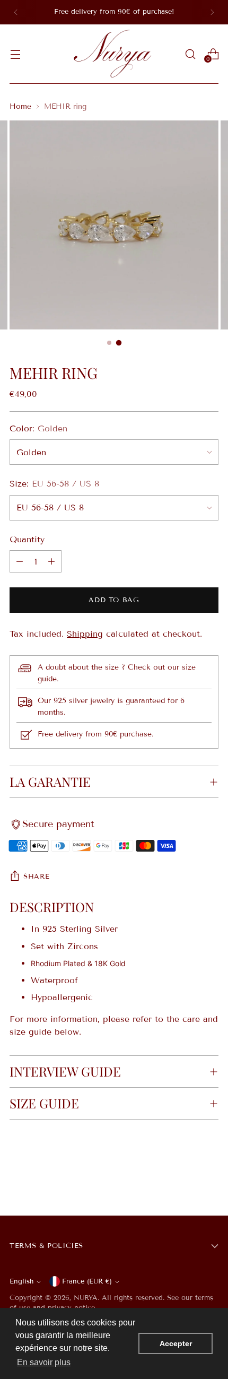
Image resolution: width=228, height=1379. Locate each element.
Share (36, 876)
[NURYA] (114, 54)
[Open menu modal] (15, 54)
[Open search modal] (190, 54)
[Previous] (16, 12)
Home (20, 106)
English (21, 1281)
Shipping (85, 634)
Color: (38, 428)
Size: (54, 484)
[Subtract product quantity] (51, 561)
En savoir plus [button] (44, 1362)
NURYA (86, 1298)
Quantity (27, 539)
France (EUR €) (87, 1281)
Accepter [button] (176, 1343)
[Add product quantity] (19, 561)
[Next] (212, 12)
